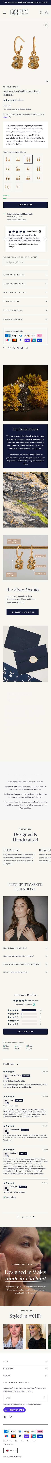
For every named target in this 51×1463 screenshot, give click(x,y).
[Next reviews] (45, 239)
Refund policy (7, 1441)
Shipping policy (8, 1444)
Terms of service (32, 1441)
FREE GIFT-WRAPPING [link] (21, 737)
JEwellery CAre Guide (22, 612)
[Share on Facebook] (9, 347)
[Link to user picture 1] (10, 1203)
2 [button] (22, 1217)
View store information (16, 219)
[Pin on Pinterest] (18, 347)
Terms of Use (27, 1404)
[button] (4, 12)
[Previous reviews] (6, 239)
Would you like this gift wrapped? (20, 257)
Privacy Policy (36, 1404)
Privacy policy (19, 1441)
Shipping (14, 109)
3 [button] (27, 1217)
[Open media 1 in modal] (46, 25)
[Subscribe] (44, 1397)
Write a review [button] (25, 1031)
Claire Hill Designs (15, 1456)
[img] (8, 1072)
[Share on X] (13, 347)
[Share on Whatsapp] (22, 347)
